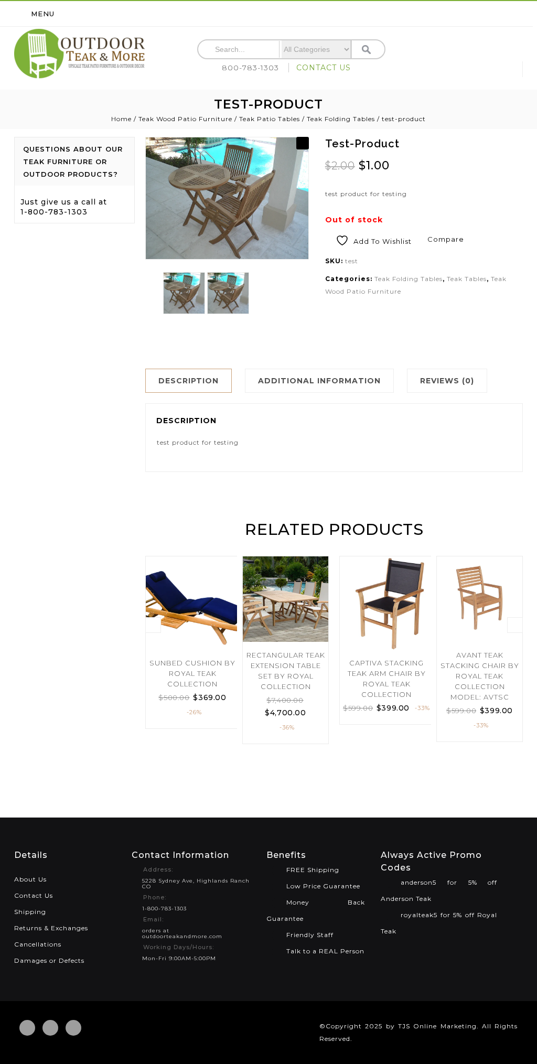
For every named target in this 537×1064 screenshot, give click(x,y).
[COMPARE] (225, 584)
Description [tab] (188, 380)
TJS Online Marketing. (438, 1026)
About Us (30, 879)
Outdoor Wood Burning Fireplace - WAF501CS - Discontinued (517, 162)
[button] (302, 143)
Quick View (225, 603)
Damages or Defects (49, 960)
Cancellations (37, 944)
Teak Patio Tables (269, 119)
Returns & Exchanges (51, 928)
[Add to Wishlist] (225, 564)
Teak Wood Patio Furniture (185, 119)
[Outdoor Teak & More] (79, 54)
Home (121, 119)
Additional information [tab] (319, 380)
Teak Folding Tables (341, 119)
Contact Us (33, 895)
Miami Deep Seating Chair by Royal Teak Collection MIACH (505, 162)
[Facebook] (27, 1028)
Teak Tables (467, 279)
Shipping (30, 912)
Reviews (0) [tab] (447, 380)
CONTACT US (323, 67)
